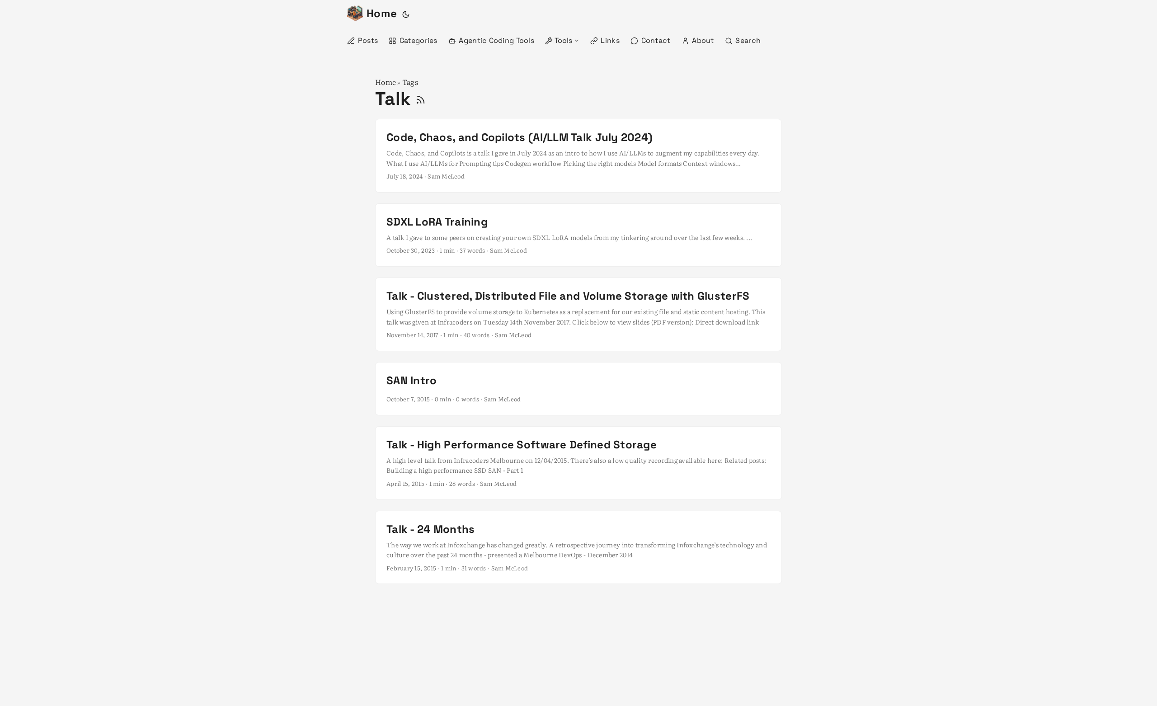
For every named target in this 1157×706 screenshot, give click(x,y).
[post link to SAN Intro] (578, 388)
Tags (410, 81)
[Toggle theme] (405, 13)
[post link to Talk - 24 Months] (578, 547)
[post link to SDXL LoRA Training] (578, 235)
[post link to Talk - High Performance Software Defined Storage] (578, 463)
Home (382, 13)
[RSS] (420, 98)
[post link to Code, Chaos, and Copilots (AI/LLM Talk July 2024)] (578, 155)
